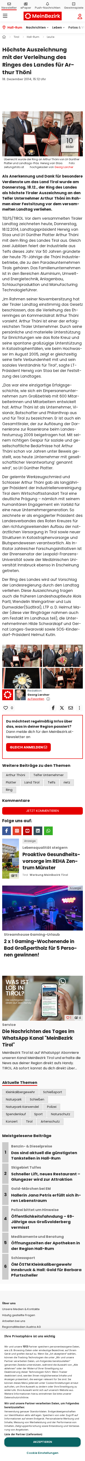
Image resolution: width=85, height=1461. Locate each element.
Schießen (37, 1099)
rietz (67, 782)
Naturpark (14, 1099)
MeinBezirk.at (43, 16)
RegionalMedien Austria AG (21, 1327)
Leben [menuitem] (57, 27)
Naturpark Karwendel (22, 1107)
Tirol (25, 875)
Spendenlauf (16, 1114)
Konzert (12, 1121)
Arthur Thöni (15, 775)
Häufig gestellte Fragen (18, 1315)
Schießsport (52, 1092)
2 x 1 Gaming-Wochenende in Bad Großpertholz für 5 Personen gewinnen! (40, 945)
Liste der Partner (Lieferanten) (23, 1434)
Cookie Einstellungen (42, 1453)
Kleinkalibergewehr (20, 1092)
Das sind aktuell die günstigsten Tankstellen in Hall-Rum (44, 1152)
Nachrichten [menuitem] (36, 27)
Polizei (51, 1107)
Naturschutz (60, 1114)
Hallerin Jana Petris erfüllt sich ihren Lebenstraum (46, 1194)
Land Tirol (31, 782)
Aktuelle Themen (19, 1082)
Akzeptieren (42, 1442)
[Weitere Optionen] (79, 708)
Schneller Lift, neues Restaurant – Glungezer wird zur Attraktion (45, 1173)
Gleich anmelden (27, 747)
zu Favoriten (35, 699)
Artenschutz (50, 1121)
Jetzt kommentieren (42, 811)
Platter (11, 782)
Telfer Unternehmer (48, 775)
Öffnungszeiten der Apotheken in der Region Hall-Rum (45, 1242)
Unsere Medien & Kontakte (21, 1309)
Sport (38, 1114)
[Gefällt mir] (5, 708)
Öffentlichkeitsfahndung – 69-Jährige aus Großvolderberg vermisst (42, 1219)
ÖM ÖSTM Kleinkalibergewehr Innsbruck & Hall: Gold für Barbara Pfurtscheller (46, 1267)
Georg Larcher (38, 695)
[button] (42, 133)
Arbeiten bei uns (13, 1321)
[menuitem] (26, 5)
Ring (9, 790)
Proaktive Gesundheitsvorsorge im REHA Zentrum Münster (51, 858)
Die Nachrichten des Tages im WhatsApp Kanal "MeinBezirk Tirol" (38, 1035)
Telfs (51, 782)
